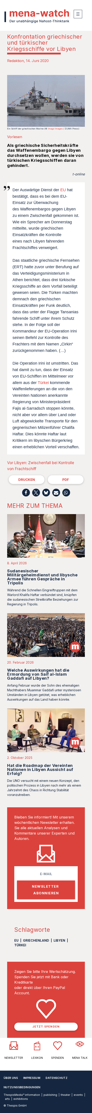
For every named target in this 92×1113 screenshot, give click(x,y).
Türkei (43, 382)
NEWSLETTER (13, 1057)
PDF (65, 480)
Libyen (59, 940)
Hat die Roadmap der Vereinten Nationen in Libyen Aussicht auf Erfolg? (40, 769)
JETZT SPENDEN (46, 1026)
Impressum (31, 1078)
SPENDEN (57, 1057)
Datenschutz (56, 1078)
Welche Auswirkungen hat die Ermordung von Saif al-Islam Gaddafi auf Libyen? (38, 674)
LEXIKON (37, 1057)
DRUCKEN (26, 480)
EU (63, 190)
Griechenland (36, 940)
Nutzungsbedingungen (22, 1087)
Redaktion (15, 60)
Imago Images (55, 128)
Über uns (11, 1078)
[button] (26, 492)
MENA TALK (80, 1057)
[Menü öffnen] (78, 14)
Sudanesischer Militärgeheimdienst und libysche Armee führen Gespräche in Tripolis (42, 577)
